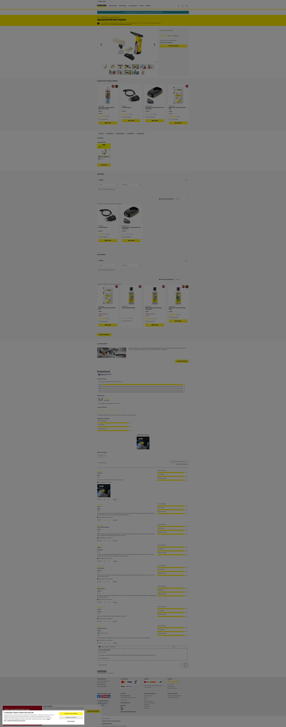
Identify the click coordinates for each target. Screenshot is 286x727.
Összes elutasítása (71, 717)
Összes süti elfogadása (71, 713)
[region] (43, 717)
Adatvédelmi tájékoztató (13, 720)
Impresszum (22, 720)
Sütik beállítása (71, 721)
